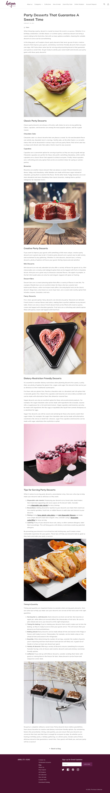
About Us (41, 767)
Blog (40, 765)
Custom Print (42, 779)
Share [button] (27, 27)
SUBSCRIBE (87, 764)
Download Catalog (44, 782)
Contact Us (42, 760)
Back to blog (56, 749)
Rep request (42, 769)
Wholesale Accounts (45, 762)
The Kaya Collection (96, 789)
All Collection (42, 774)
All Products (42, 772)
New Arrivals (42, 777)
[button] (38, 4)
